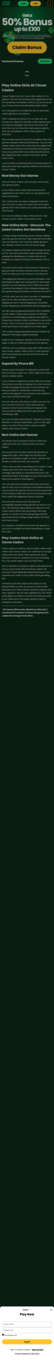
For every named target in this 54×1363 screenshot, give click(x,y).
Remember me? (11, 1335)
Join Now (27, 1349)
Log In (27, 1341)
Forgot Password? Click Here (27, 1353)
